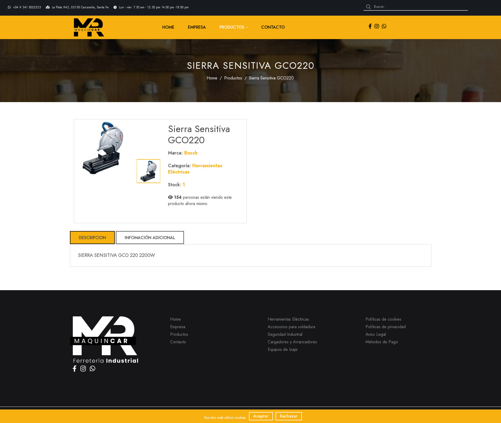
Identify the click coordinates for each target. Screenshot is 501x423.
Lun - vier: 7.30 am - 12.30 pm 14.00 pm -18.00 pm (154, 7)
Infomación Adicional (150, 238)
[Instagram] (376, 27)
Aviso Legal (376, 334)
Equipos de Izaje (282, 349)
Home (212, 78)
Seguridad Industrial (285, 334)
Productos (233, 78)
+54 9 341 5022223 (27, 7)
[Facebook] (370, 27)
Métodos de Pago (382, 342)
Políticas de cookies (383, 319)
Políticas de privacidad (386, 327)
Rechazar (288, 416)
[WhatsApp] (384, 27)
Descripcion (92, 238)
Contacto (178, 342)
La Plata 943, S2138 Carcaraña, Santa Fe (81, 7)
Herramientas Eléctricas (288, 319)
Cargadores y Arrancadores (292, 342)
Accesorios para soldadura (291, 327)
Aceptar (261, 416)
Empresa (177, 327)
